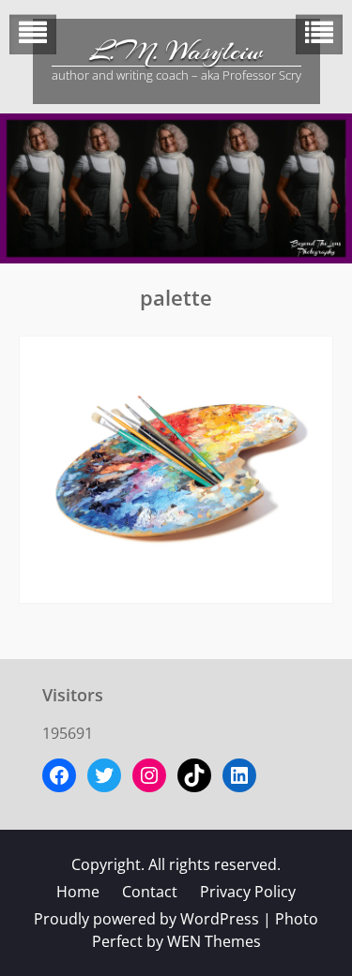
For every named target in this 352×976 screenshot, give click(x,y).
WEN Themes (214, 941)
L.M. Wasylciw (176, 51)
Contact (149, 891)
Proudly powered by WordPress (146, 918)
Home (77, 891)
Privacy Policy (248, 891)
